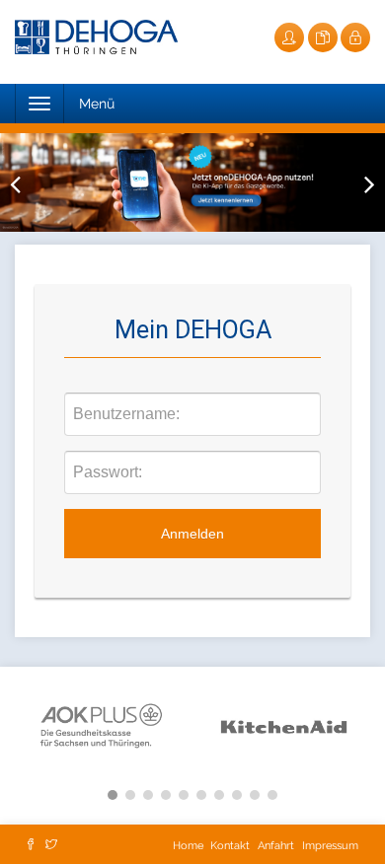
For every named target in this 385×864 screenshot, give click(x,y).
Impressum (330, 845)
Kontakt (230, 845)
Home (189, 845)
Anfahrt (276, 845)
